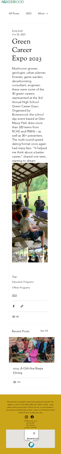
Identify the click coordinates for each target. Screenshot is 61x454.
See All (44, 330)
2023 (28, 13)
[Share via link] (22, 306)
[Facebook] (32, 417)
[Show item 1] (19, 254)
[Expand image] (30, 205)
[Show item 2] (35, 254)
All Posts (14, 13)
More (41, 13)
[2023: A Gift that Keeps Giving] (31, 350)
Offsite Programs (21, 287)
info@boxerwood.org (30, 421)
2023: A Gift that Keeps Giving (28, 370)
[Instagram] (26, 417)
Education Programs (23, 281)
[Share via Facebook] (13, 306)
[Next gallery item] (44, 205)
